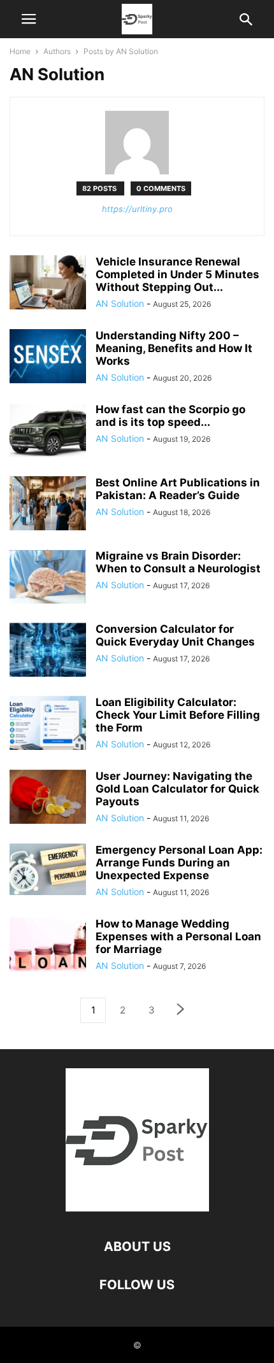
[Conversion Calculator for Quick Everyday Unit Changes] (48, 651)
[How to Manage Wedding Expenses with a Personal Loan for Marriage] (48, 945)
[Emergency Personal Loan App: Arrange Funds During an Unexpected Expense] (48, 869)
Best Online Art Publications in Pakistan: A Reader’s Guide (178, 489)
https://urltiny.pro (137, 209)
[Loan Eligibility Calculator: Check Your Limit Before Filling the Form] (48, 724)
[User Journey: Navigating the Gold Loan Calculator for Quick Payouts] (48, 798)
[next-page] (181, 1011)
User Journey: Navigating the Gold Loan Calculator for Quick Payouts (177, 789)
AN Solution (120, 303)
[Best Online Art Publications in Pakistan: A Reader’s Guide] (48, 504)
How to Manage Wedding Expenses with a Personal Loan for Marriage (178, 936)
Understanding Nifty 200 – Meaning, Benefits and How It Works (174, 348)
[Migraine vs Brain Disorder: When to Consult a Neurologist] (48, 577)
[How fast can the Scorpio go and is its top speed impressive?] (48, 431)
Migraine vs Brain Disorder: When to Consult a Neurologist (178, 562)
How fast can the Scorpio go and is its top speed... (170, 415)
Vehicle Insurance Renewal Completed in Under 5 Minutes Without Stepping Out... (177, 274)
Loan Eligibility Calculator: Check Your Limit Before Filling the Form (178, 715)
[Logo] (137, 1208)
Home (20, 51)
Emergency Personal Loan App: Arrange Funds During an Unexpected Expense (179, 863)
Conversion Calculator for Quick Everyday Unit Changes (175, 635)
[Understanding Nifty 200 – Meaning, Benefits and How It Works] (48, 357)
